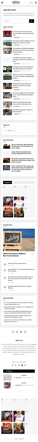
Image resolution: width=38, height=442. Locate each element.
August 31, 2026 (24, 37)
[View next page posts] (20, 391)
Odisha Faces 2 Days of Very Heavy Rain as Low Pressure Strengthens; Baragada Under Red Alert (23, 76)
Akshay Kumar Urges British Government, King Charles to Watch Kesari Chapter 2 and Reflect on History (23, 160)
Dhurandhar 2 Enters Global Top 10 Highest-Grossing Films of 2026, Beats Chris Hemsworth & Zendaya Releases (20, 278)
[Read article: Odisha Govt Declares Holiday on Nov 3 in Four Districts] (19, 240)
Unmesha (24, 383)
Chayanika (23, 375)
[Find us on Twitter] (17, 332)
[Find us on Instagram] (19, 365)
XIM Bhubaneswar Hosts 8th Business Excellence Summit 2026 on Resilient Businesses (22, 85)
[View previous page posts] (17, 391)
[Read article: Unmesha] (7, 385)
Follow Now (19, 202)
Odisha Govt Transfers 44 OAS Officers (17, 263)
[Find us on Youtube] (21, 331)
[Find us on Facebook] (12, 331)
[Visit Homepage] (16, 2)
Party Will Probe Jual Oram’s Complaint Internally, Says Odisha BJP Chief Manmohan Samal (23, 59)
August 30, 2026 (24, 54)
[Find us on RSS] (25, 331)
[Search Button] (36, 3)
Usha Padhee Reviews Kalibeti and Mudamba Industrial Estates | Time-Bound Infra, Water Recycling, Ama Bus (23, 50)
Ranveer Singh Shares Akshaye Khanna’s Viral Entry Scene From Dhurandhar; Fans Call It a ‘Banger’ (22, 146)
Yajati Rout (17, 37)
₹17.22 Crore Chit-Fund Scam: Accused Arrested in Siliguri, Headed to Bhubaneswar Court (23, 33)
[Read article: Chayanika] (7, 377)
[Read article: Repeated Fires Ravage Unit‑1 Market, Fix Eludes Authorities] (7, 112)
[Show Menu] (2, 2)
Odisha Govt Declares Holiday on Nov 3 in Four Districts (14, 255)
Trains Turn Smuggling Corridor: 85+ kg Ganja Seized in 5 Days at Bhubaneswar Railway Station (23, 94)
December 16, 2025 (27, 377)
